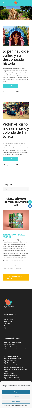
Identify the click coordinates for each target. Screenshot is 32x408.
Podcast (6, 330)
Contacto (7, 323)
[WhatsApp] (30, 202)
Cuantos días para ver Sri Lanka (13, 380)
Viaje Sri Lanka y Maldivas (11, 378)
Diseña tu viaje (8, 319)
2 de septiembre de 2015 (10, 165)
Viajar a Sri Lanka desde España (13, 367)
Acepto (16, 392)
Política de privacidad (21, 405)
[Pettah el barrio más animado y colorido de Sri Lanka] (16, 110)
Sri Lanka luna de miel (10, 376)
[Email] (30, 206)
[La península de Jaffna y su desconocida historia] (16, 36)
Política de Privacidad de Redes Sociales (16, 349)
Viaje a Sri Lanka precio (11, 361)
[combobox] (16, 189)
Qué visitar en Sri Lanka (11, 365)
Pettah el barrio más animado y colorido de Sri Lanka (16, 130)
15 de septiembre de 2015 (11, 92)
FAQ (5, 326)
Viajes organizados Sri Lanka (12, 359)
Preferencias (16, 401)
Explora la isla (8, 321)
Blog (5, 328)
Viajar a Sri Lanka (9, 373)
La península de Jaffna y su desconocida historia (15, 57)
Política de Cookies (9, 405)
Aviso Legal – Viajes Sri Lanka (12, 343)
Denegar (16, 396)
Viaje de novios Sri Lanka (11, 363)
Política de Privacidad (10, 347)
